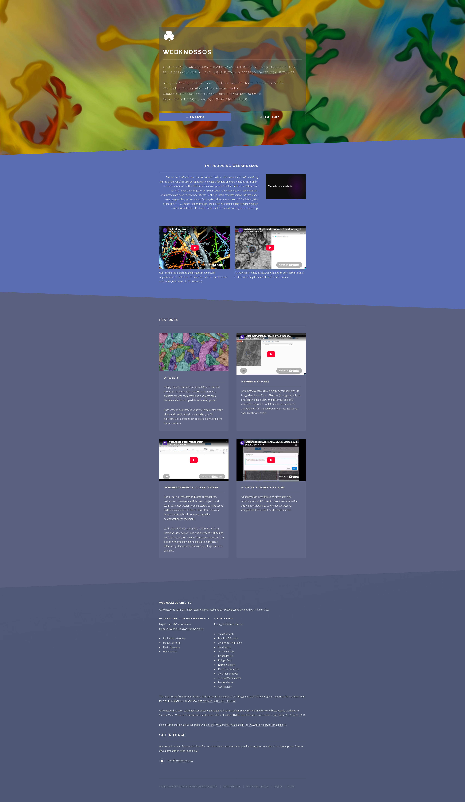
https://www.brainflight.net (222, 724)
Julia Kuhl (264, 786)
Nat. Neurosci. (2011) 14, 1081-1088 (217, 701)
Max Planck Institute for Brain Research (198, 786)
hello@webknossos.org (180, 760)
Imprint (278, 786)
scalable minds (169, 786)
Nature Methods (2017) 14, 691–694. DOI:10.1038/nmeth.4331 (206, 99)
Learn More (271, 117)
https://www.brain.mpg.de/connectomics (181, 628)
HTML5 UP (235, 786)
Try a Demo (197, 117)
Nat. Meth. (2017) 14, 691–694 (289, 715)
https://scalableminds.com (228, 624)
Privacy (290, 786)
